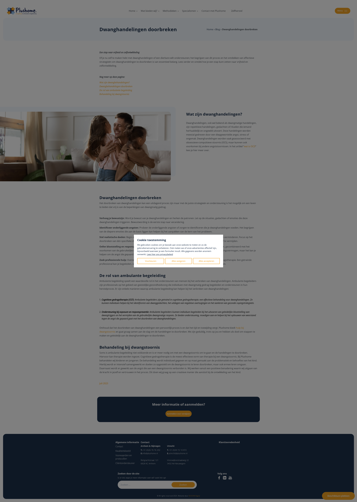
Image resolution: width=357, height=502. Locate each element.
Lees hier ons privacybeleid (160, 254)
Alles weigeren (178, 261)
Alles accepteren (206, 261)
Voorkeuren (150, 261)
